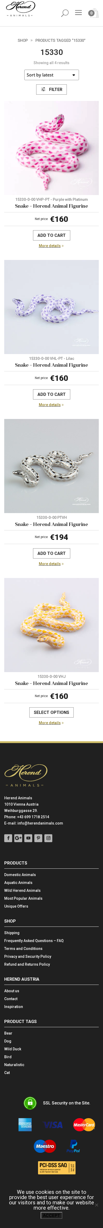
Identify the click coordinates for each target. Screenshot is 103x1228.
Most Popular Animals (23, 898)
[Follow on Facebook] (8, 838)
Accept (51, 1215)
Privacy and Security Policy (27, 957)
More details (50, 246)
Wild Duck (12, 1049)
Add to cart (52, 235)
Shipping (12, 933)
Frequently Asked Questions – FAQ (34, 941)
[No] (96, 1204)
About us (11, 991)
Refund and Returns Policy (27, 964)
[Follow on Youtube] (28, 838)
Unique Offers (16, 906)
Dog (7, 1041)
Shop (23, 40)
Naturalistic (14, 1065)
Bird (8, 1057)
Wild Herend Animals (22, 891)
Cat (7, 1073)
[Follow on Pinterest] (38, 838)
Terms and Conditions (23, 949)
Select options (51, 712)
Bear (8, 1033)
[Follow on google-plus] (18, 838)
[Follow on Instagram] (48, 838)
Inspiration (13, 1007)
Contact (10, 999)
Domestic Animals (20, 875)
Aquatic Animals (18, 883)
